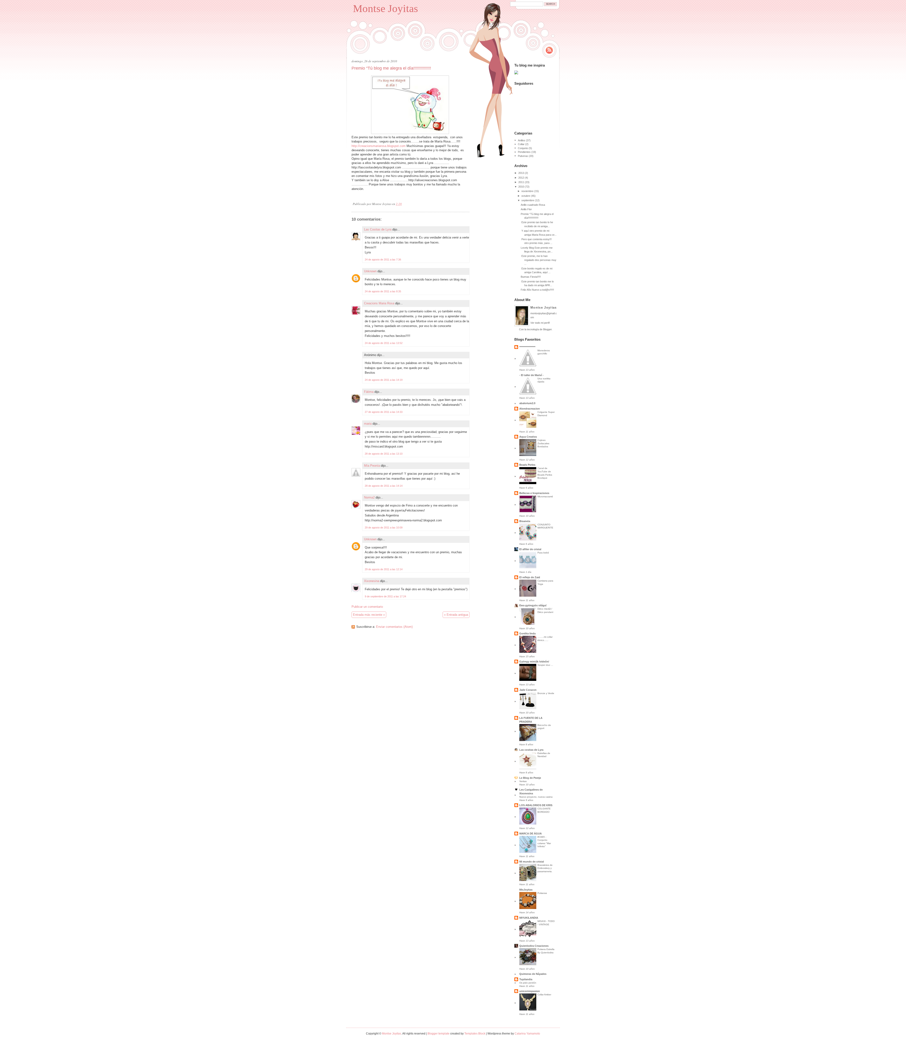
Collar (521, 144)
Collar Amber (544, 994)
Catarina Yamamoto (527, 1033)
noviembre (527, 191)
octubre (525, 195)
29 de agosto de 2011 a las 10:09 (384, 527)
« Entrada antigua (456, 614)
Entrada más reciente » (369, 614)
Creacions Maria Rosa (379, 303)
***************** (527, 347)
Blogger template (438, 1033)
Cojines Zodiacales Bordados (543, 443)
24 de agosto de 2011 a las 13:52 (384, 343)
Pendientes (524, 152)
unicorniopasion (529, 991)
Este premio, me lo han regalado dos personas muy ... (538, 260)
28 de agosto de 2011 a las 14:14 (384, 485)
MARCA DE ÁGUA (530, 833)
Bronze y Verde (545, 693)
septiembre (527, 200)
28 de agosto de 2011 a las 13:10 (384, 453)
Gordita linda (527, 633)
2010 (521, 186)
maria (368, 423)
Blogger (547, 329)
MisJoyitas (526, 889)
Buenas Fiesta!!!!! (531, 276)
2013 (521, 173)
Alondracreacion (529, 408)
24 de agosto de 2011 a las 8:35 (383, 291)
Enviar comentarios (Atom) (394, 626)
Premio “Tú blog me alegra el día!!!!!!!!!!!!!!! (391, 68)
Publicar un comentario (367, 606)
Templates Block (474, 1033)
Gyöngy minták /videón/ (534, 661)
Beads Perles (527, 464)
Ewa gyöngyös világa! (533, 605)
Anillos (521, 140)
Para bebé (543, 552)
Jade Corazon (528, 689)
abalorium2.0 (527, 403)
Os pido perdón (527, 982)
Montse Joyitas (385, 8)
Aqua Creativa (528, 436)
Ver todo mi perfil (539, 322)
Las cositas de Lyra (531, 749)
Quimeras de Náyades (532, 973)
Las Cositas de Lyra (377, 229)
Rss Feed (549, 50)
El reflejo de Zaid (529, 577)
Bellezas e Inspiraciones (534, 493)
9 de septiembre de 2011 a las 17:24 (385, 596)
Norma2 (369, 497)
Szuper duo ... (545, 665)
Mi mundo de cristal (531, 861)
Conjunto (523, 148)
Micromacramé (545, 496)
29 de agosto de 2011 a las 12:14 (384, 569)
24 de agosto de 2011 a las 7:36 (383, 259)
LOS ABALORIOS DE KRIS (535, 805)
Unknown (370, 271)
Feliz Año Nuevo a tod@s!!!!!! (537, 289)
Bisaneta (524, 521)
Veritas (523, 781)
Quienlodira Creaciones (534, 945)
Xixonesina (371, 581)
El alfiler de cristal (530, 549)
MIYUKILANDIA (528, 917)
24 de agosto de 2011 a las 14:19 (384, 379)
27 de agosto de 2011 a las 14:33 (384, 411)
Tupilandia (525, 979)
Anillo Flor (526, 209)
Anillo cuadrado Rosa (533, 204)
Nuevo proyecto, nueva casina (536, 797)
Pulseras (523, 156)
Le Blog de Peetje (530, 777)
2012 (521, 177)
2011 (521, 182)
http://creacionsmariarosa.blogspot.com (379, 146)
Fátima (368, 392)
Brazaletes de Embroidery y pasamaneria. (545, 868)
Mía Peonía (372, 465)
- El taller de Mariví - (531, 375)
